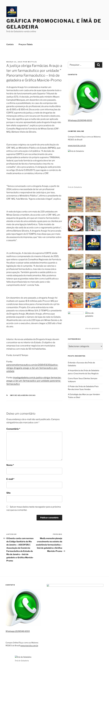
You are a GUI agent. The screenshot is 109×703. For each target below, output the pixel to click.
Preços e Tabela (26, 44)
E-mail (10, 479)
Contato (10, 44)
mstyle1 (32, 62)
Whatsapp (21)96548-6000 (80, 120)
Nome (10, 465)
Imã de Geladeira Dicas (23, 395)
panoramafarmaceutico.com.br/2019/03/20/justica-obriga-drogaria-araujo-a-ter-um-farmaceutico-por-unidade (32, 368)
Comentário (13, 429)
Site (8, 493)
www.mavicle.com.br (77, 145)
